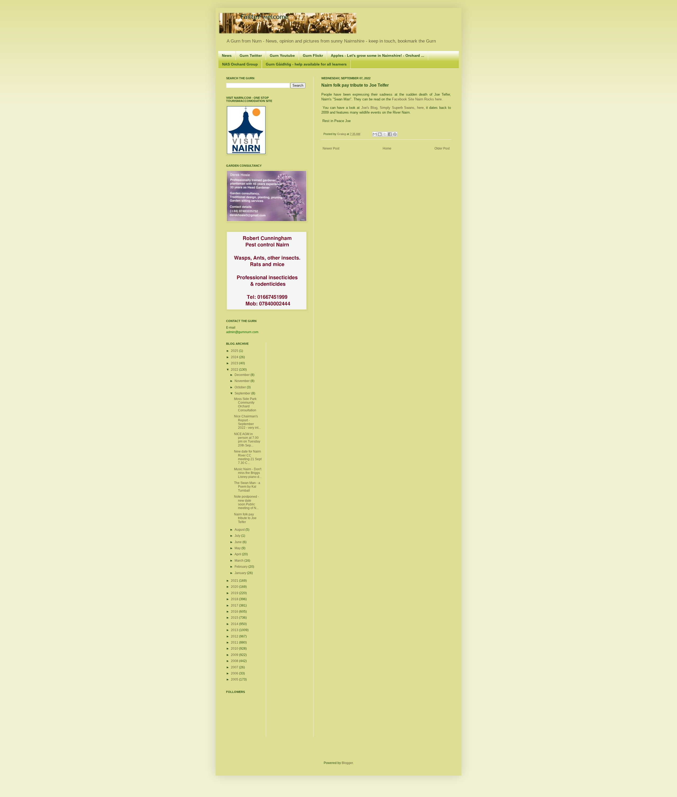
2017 (235, 605)
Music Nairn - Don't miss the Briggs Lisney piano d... (248, 473)
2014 (235, 624)
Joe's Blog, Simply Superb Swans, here (391, 108)
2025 (235, 351)
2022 (235, 369)
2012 (235, 636)
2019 (235, 593)
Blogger (347, 763)
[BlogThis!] (379, 134)
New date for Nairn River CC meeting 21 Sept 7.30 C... (248, 457)
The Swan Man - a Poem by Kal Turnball (247, 486)
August (240, 530)
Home (387, 148)
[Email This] (374, 134)
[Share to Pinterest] (394, 134)
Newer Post (331, 148)
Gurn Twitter (251, 55)
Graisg (342, 134)
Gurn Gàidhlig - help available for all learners (306, 64)
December (242, 375)
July (238, 536)
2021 (235, 580)
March (239, 560)
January (241, 573)
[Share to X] (384, 134)
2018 (235, 599)
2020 (235, 587)
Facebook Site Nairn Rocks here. (418, 99)
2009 (235, 655)
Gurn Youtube (282, 55)
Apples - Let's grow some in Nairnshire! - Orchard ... (377, 55)
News (227, 55)
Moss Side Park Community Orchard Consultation (245, 404)
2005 (235, 679)
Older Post (442, 148)
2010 (235, 648)
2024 (235, 357)
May (238, 548)
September (243, 393)
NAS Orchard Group (240, 64)
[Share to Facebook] (389, 134)
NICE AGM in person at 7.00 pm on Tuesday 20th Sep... (247, 439)
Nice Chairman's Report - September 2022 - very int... (247, 422)
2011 (235, 642)
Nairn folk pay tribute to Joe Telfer (245, 518)
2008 (235, 661)
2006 (235, 673)
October (241, 387)
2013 (235, 630)
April (238, 554)
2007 (235, 667)
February (241, 566)
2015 (235, 617)
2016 (235, 611)
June (239, 542)
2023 (235, 363)
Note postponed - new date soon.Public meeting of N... (246, 502)
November (242, 381)
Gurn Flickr (313, 55)
